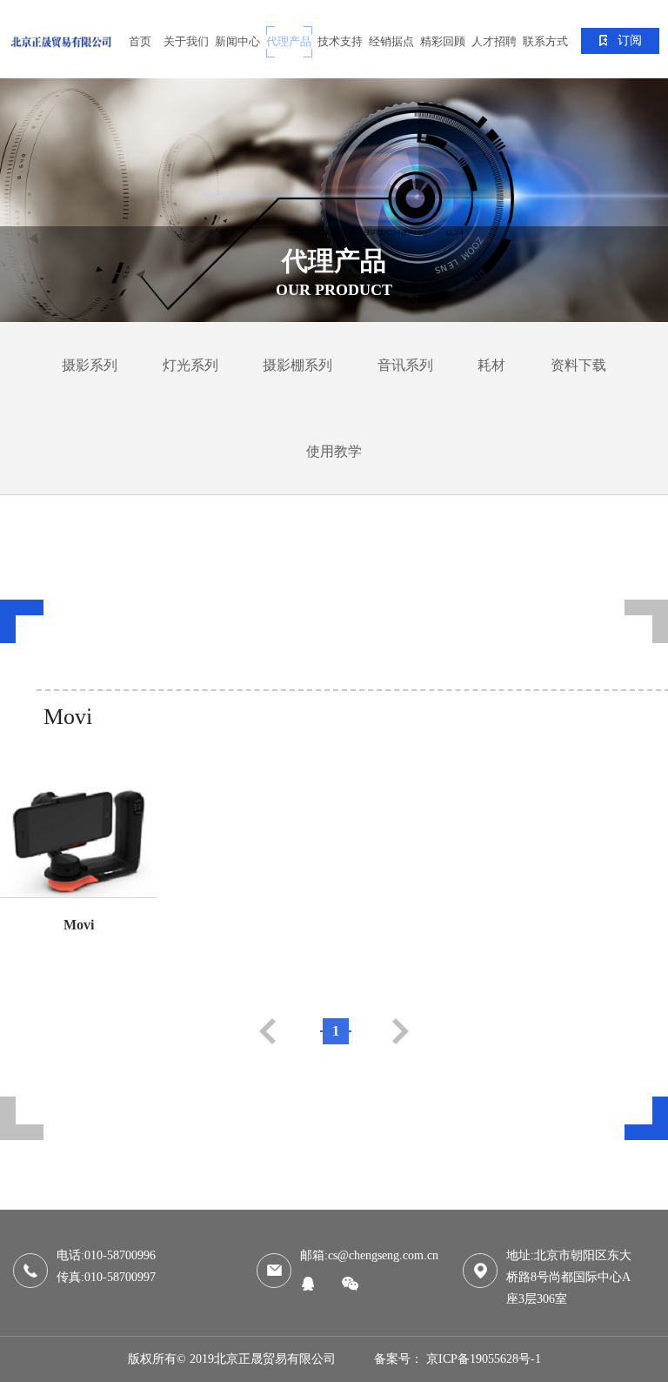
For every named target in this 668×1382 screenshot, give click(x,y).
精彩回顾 (442, 41)
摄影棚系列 (297, 365)
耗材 (491, 365)
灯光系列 (190, 365)
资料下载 (578, 365)
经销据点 (391, 41)
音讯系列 (405, 365)
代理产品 (288, 41)
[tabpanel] (334, 200)
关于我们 (186, 41)
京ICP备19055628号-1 (483, 1358)
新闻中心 (237, 41)
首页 (140, 41)
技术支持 (340, 41)
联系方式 (545, 41)
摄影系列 (89, 365)
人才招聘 (494, 41)
